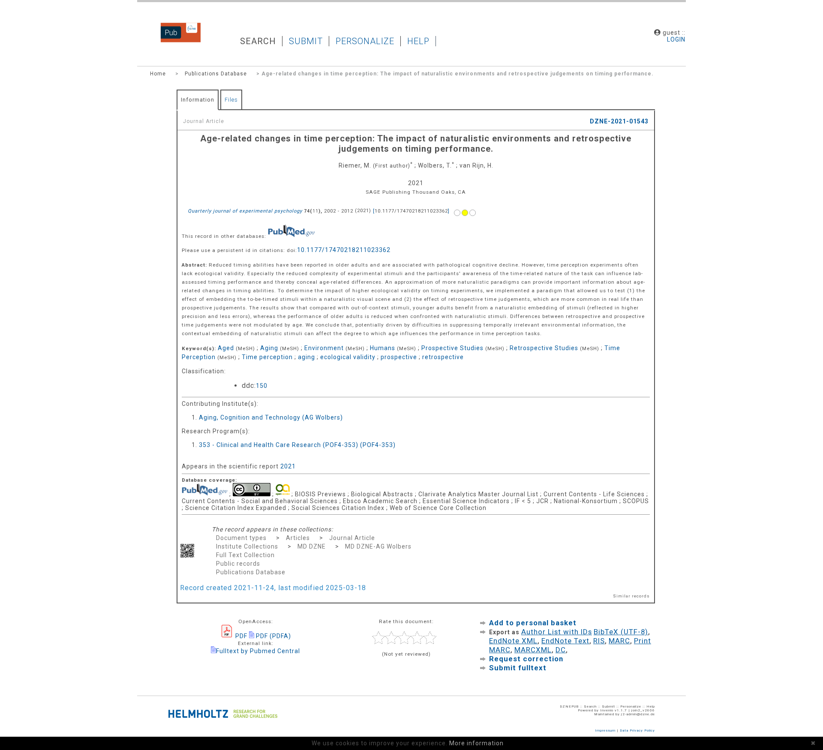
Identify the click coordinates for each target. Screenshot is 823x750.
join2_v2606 (643, 710)
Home (158, 74)
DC (561, 649)
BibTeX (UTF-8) (621, 631)
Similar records (631, 596)
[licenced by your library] (465, 210)
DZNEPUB (174, 40)
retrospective (443, 357)
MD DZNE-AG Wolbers (378, 546)
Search (258, 41)
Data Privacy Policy (637, 730)
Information (197, 99)
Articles (298, 537)
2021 (288, 466)
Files (231, 99)
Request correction (526, 658)
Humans (382, 348)
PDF (240, 636)
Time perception (267, 357)
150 (261, 385)
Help (418, 41)
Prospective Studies (452, 348)
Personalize (365, 41)
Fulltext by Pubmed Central (258, 651)
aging (306, 357)
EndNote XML (513, 640)
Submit (306, 41)
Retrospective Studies (544, 348)
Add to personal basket (533, 622)
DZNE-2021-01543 (619, 121)
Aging (269, 348)
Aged (226, 348)
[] (411, 211)
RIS (599, 640)
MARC (619, 640)
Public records (238, 563)
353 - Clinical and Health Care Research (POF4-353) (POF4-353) (297, 444)
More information (476, 743)
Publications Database (216, 74)
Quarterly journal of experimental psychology (245, 211)
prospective (399, 357)
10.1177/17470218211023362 (343, 249)
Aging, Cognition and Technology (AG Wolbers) (271, 417)
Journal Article (352, 537)
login (676, 39)
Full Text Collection (245, 555)
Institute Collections (247, 546)
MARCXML (533, 649)
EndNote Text (565, 640)
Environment (324, 348)
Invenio (606, 710)
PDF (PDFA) (272, 636)
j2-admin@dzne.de (638, 714)
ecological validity (347, 357)
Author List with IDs (556, 631)
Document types (241, 537)
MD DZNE (311, 546)
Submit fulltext (518, 667)
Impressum (605, 730)
